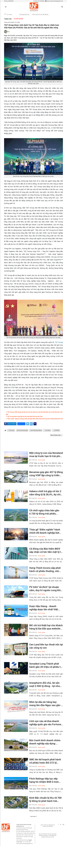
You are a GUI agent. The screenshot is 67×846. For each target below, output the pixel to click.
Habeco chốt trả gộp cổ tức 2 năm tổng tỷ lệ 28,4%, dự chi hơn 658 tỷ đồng (45, 493)
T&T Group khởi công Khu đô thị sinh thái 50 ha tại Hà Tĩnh (24, 416)
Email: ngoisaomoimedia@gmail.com (54, 1)
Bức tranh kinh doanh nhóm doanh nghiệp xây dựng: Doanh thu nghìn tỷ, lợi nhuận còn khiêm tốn (45, 742)
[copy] (35, 423)
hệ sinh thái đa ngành (22, 430)
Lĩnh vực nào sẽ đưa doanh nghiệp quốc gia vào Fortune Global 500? (45, 723)
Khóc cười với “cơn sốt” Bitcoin (40, 14)
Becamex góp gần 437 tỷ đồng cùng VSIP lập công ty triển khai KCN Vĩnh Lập (46, 474)
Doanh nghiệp (18, 19)
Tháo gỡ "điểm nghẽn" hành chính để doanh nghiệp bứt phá (44, 531)
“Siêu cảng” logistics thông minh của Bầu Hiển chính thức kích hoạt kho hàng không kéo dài (35, 419)
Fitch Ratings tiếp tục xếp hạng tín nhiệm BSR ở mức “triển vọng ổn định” (44, 780)
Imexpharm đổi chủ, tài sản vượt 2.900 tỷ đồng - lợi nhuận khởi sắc (46, 684)
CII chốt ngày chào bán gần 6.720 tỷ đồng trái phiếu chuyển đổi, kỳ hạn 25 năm (44, 512)
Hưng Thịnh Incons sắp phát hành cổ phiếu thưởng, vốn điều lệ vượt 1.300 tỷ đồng (45, 569)
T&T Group (59, 342)
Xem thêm (33, 816)
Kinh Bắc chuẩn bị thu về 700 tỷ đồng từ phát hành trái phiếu (45, 799)
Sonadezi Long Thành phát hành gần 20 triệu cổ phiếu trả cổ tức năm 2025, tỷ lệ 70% (46, 665)
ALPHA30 (56, 430)
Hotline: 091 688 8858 (39, 1)
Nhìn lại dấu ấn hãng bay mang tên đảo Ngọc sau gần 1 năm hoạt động (45, 704)
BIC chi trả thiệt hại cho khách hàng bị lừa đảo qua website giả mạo (46, 627)
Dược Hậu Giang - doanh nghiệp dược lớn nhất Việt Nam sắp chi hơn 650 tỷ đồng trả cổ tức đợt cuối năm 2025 (45, 608)
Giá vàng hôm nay (24, 14)
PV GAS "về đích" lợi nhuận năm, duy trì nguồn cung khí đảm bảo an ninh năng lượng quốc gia (45, 589)
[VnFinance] (34, 6)
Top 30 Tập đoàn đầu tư (36, 430)
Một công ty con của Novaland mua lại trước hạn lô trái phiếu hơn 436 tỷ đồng (46, 454)
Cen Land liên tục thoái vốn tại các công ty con (46, 646)
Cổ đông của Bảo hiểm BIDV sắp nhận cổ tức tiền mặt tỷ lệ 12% (45, 550)
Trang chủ (8, 19)
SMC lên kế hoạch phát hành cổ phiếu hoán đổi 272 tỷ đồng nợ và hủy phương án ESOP (45, 761)
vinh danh (47, 430)
